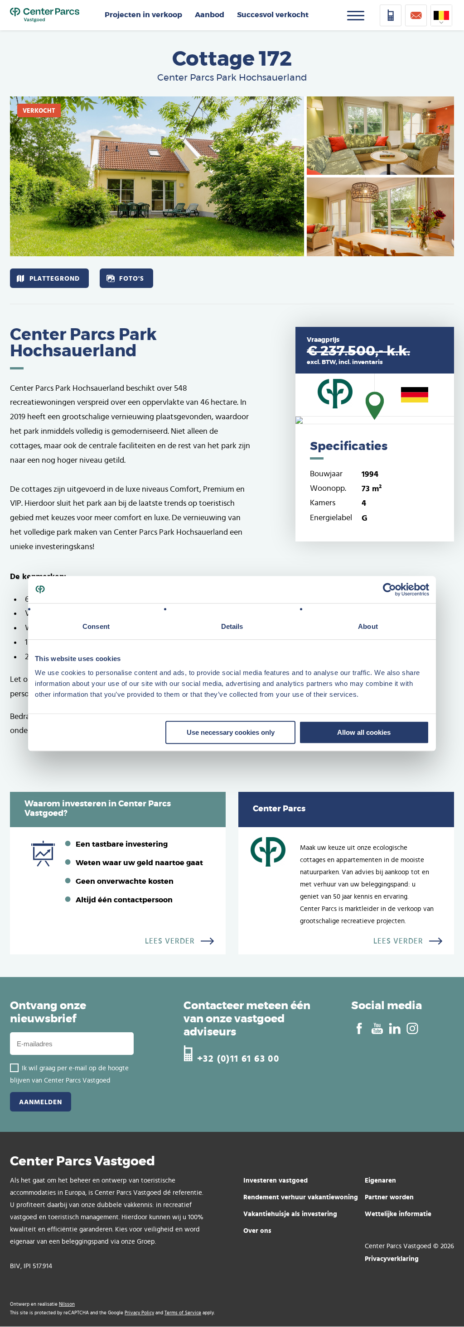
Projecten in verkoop (143, 15)
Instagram (412, 1029)
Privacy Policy (139, 1312)
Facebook (359, 1029)
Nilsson (67, 1304)
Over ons (257, 1230)
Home (44, 15)
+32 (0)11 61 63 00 (238, 1057)
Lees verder (170, 941)
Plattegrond (54, 278)
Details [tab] (232, 626)
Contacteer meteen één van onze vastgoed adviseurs (247, 1019)
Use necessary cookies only (231, 732)
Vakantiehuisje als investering (290, 1213)
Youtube (377, 1029)
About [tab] (368, 626)
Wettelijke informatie (398, 1213)
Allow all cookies (364, 732)
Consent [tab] (96, 626)
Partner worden (389, 1196)
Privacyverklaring (392, 1258)
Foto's (131, 278)
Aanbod (209, 15)
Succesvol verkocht (273, 15)
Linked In (394, 1029)
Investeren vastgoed (275, 1180)
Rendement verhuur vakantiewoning (300, 1196)
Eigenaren (380, 1180)
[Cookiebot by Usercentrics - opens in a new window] (389, 589)
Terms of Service (182, 1312)
